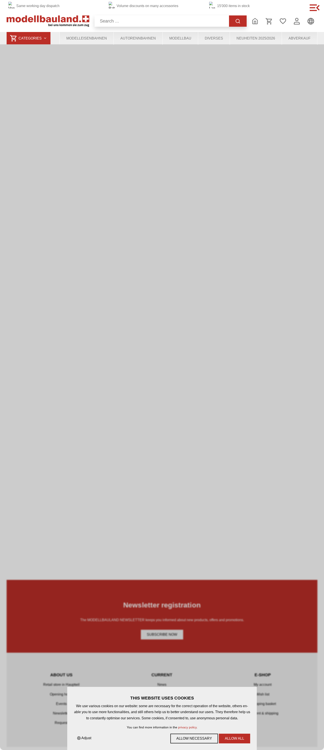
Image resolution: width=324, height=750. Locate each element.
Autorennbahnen (138, 38)
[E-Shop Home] (48, 21)
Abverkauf (300, 38)
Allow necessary (194, 738)
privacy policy (187, 727)
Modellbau (180, 38)
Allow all (234, 738)
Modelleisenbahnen (86, 38)
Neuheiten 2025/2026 (255, 38)
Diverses (214, 38)
